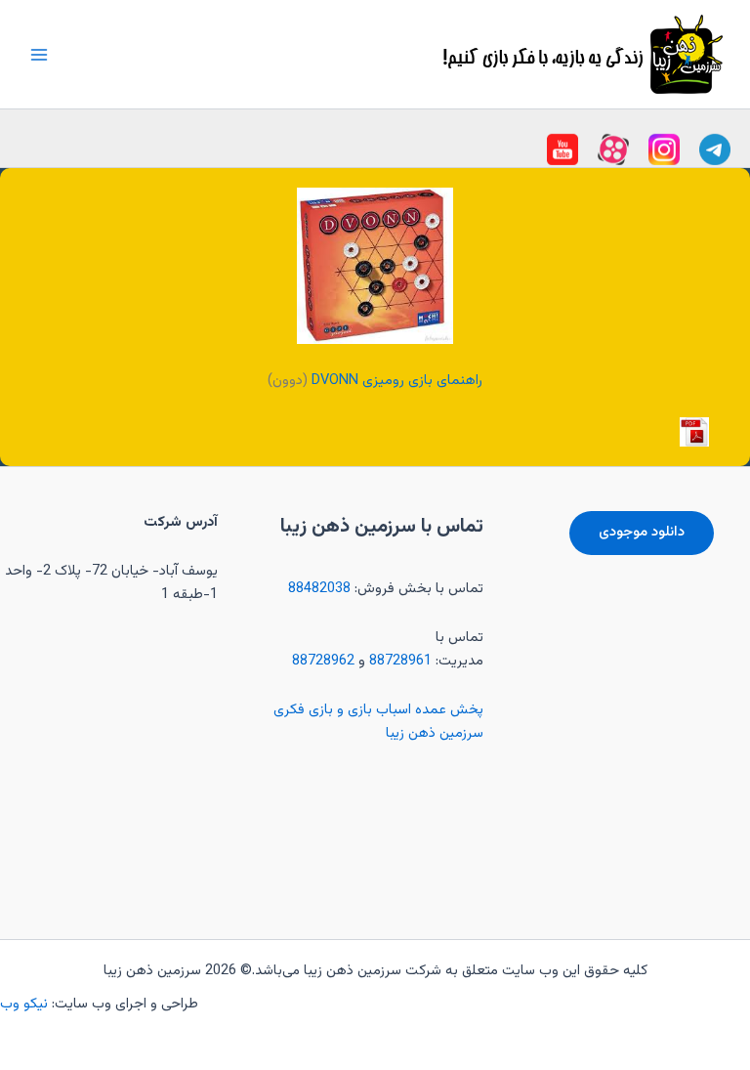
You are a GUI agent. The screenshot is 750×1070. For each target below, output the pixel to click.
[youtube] (714, 150)
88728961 (400, 661)
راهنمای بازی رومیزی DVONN (397, 380)
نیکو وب (26, 1004)
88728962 (323, 661)
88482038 (319, 589)
